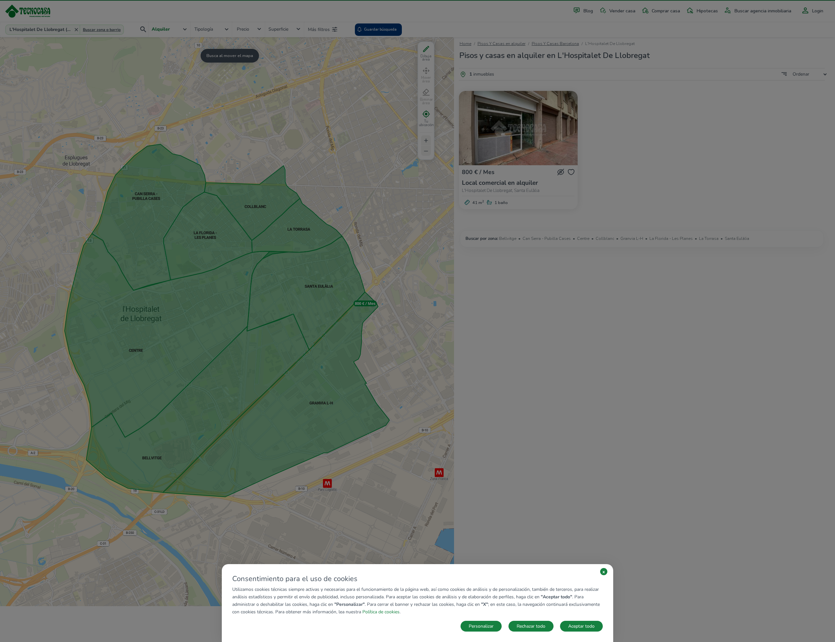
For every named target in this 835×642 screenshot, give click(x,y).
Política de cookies (381, 612)
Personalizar (481, 626)
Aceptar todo (581, 626)
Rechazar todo (531, 626)
